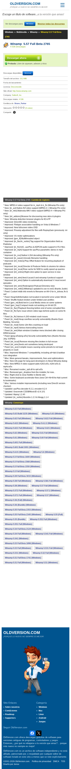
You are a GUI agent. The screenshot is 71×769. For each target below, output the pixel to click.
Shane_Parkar (20, 103)
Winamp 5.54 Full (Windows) (18, 534)
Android (42, 718)
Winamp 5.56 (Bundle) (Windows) (20, 505)
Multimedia (22, 32)
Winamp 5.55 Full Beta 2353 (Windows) (23, 510)
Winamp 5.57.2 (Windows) (49, 490)
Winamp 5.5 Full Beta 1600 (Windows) (22, 457)
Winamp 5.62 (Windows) (16, 433)
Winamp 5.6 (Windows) (43, 452)
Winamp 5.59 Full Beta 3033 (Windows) (23, 476)
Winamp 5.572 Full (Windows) (18, 490)
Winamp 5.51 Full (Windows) (18, 562)
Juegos (42, 721)
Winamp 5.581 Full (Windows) (49, 481)
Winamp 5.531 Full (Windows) (49, 548)
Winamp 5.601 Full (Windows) (18, 442)
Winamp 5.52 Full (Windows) (46, 553)
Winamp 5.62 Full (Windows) (18, 418)
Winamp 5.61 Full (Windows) (45, 433)
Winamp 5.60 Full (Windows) (45, 438)
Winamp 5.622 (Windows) (16, 423)
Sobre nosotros (12, 707)
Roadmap (9, 714)
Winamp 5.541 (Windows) (16, 538)
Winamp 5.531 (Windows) (16, 553)
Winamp (33, 32)
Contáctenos (11, 711)
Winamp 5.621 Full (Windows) (18, 428)
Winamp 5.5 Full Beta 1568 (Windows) (22, 462)
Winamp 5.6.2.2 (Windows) (45, 423)
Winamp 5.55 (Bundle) (15, 519)
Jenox (16, 764)
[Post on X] (14, 112)
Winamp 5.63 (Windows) (53, 413)
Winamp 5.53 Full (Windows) (18, 548)
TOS (63, 761)
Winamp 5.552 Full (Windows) (43, 519)
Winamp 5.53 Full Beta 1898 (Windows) (23, 543)
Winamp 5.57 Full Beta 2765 (30, 44)
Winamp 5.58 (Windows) (16, 486)
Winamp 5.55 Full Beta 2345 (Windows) (23, 514)
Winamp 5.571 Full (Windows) (18, 495)
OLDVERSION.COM (25, 3)
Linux (41, 714)
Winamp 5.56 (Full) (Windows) (18, 500)
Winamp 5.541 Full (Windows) (49, 534)
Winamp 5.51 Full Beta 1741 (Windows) (23, 558)
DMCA (56, 761)
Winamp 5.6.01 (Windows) (17, 452)
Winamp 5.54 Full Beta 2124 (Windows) (23, 529)
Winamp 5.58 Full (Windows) (18, 481)
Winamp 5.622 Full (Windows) (49, 418)
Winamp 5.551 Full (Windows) (18, 524)
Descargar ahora (16, 57)
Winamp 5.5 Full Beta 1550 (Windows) (22, 466)
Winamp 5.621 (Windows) (48, 428)
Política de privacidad (41, 761)
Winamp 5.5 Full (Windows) (17, 471)
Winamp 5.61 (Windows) (16, 438)
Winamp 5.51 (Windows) (47, 562)
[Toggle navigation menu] (62, 5)
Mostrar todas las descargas (51, 24)
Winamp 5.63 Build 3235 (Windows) (21, 413)
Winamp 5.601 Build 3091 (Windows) (22, 447)
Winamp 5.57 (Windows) (48, 495)
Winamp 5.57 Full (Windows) (45, 486)
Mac (41, 711)
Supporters (10, 718)
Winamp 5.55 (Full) (54, 514)
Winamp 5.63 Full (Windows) (18, 409)
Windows (9, 32)
